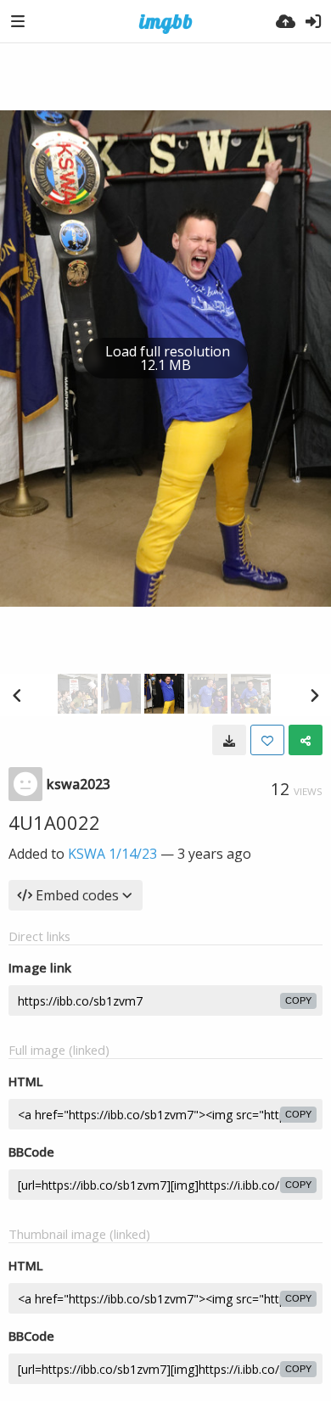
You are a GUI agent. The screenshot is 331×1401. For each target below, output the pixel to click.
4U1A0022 (54, 822)
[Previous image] (17, 695)
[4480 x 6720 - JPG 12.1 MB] (229, 740)
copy (298, 1000)
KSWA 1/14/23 (112, 853)
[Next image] (314, 695)
